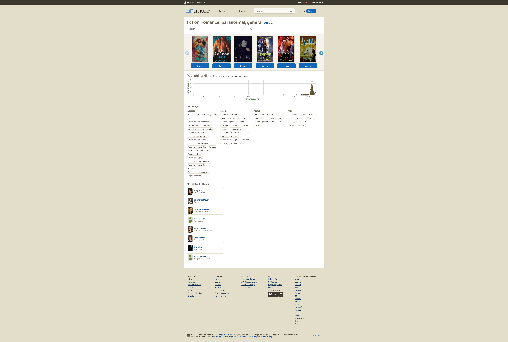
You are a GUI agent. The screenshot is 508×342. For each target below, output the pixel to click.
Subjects (218, 287)
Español (298, 290)
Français (298, 293)
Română (298, 310)
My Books (223, 11)
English (298, 287)
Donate (302, 2)
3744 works (269, 23)
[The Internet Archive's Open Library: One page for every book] (197, 11)
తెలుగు (297, 316)
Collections (219, 290)
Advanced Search (222, 293)
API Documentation (249, 282)
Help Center (273, 279)
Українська (299, 318)
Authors (218, 285)
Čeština (298, 282)
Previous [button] (186, 57)
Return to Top (220, 296)
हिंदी (296, 296)
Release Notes (274, 290)
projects (219, 337)
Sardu (297, 313)
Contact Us (272, 282)
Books (217, 282)
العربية (297, 279)
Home (217, 279)
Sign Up (311, 11)
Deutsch (298, 285)
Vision (190, 279)
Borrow (200, 66)
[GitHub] (280, 294)
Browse (242, 11)
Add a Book (273, 287)
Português (299, 307)
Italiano (297, 301)
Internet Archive (225, 335)
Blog (190, 290)
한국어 (297, 304)
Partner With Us (194, 285)
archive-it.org (266, 337)
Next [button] (321, 57)
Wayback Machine (239, 337)
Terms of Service (195, 293)
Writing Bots (246, 287)
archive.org (252, 337)
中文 (296, 321)
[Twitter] (275, 294)
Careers (191, 287)
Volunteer (192, 282)
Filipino (297, 324)
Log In (301, 11)
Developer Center (248, 279)
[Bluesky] (270, 294)
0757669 (316, 336)
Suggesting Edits (275, 285)
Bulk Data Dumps (248, 285)
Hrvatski (298, 299)
